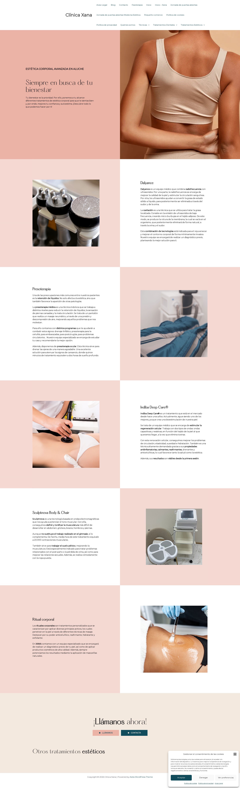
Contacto (123, 5)
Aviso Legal (219, 783)
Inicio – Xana (161, 5)
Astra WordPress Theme (141, 777)
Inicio (148, 5)
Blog (113, 5)
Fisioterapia (137, 5)
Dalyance (147, 183)
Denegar (203, 777)
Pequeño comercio (153, 15)
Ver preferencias (226, 777)
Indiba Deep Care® (154, 407)
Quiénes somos (127, 25)
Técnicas (143, 25)
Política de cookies (190, 783)
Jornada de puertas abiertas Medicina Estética (118, 15)
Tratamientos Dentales (164, 25)
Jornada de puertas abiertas (183, 5)
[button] (235, 754)
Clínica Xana (79, 15)
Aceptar (181, 777)
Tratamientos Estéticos (191, 25)
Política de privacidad (206, 783)
